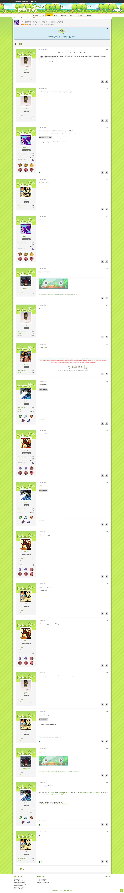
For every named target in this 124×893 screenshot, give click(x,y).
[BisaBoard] (62, 8)
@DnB (46, 134)
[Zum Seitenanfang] (121, 890)
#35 (107, 672)
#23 (107, 127)
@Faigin (48, 142)
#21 (107, 49)
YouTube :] (41, 419)
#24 (107, 179)
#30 (107, 430)
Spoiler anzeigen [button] (43, 389)
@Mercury (41, 142)
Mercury (32, 24)
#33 (107, 583)
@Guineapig (65, 803)
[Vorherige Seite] (15, 44)
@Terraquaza (50, 803)
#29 (107, 381)
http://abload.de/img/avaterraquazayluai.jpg (89, 792)
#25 (107, 216)
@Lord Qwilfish (57, 803)
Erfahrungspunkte (21, 76)
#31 (107, 482)
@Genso (41, 134)
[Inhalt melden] (102, 81)
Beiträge (19, 77)
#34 (107, 620)
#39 (107, 831)
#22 (107, 88)
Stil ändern (108, 876)
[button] (107, 28)
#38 (107, 782)
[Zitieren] (106, 81)
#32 (107, 531)
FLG (52, 737)
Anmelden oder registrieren (22, 1)
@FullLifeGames (43, 803)
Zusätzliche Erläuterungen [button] (45, 137)
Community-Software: (62, 890)
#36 (107, 711)
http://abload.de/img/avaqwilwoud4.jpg (52, 794)
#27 (107, 305)
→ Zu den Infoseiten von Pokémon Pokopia (62, 37)
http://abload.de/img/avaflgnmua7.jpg (57, 792)
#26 (107, 268)
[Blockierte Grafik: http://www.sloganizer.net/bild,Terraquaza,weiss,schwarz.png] (59, 294)
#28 (107, 344)
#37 (107, 748)
